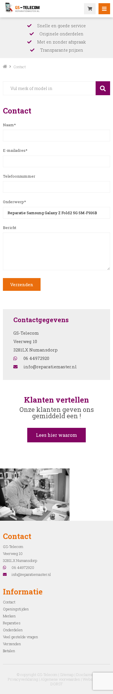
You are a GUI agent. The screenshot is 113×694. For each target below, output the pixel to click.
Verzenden (21, 284)
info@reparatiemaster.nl (50, 366)
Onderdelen (13, 629)
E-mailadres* (15, 150)
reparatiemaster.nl (23, 7)
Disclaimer (85, 674)
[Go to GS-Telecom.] (5, 66)
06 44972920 (36, 358)
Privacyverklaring (23, 679)
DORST (56, 683)
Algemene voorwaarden (60, 679)
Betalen (9, 650)
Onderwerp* (14, 201)
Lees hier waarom (56, 435)
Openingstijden (16, 609)
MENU (104, 8)
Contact (9, 602)
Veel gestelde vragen (20, 636)
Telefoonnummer (19, 176)
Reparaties (12, 622)
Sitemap (67, 674)
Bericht (9, 227)
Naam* (9, 124)
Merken (9, 616)
